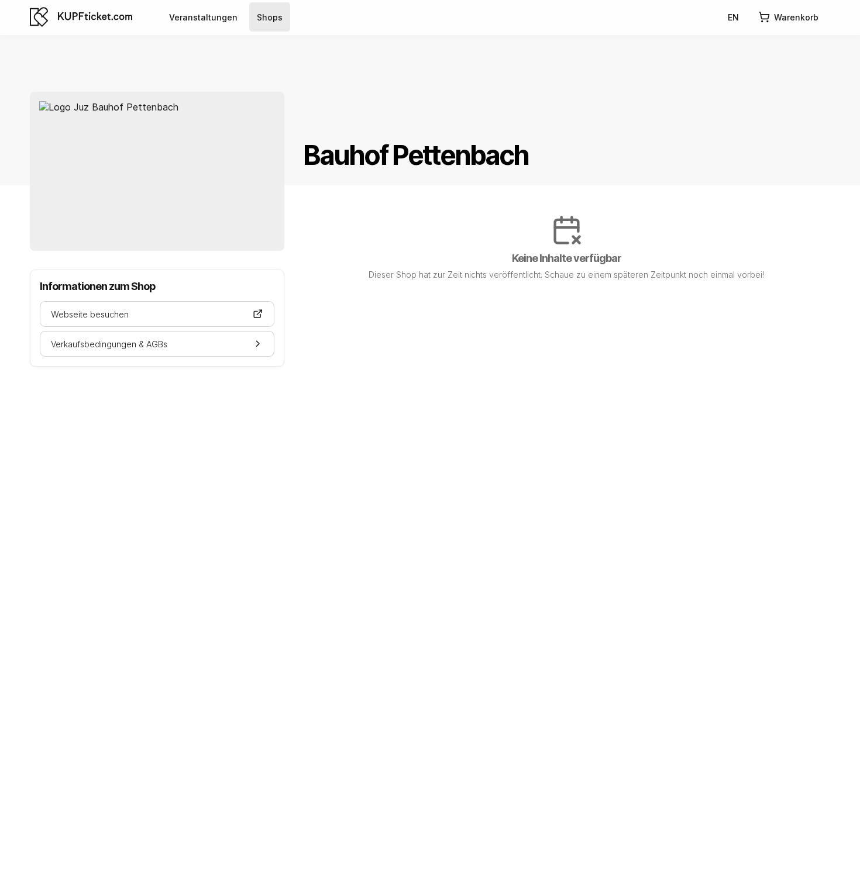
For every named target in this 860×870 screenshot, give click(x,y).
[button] (157, 314)
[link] (203, 17)
